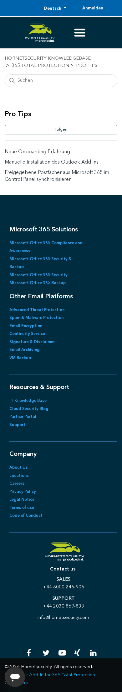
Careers (16, 484)
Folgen (61, 130)
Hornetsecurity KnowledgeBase (48, 58)
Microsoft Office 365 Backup (37, 283)
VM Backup (20, 358)
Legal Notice (21, 500)
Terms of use (21, 508)
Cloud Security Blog (28, 409)
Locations (19, 476)
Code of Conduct (26, 516)
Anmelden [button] (92, 8)
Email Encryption (25, 326)
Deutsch (53, 8)
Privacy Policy (22, 492)
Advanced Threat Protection (36, 310)
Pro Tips (86, 65)
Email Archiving (24, 350)
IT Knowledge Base (28, 401)
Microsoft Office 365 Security (38, 275)
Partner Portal (22, 417)
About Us (18, 468)
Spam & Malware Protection (36, 318)
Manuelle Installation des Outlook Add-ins (52, 162)
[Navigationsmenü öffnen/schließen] (76, 8)
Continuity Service (27, 334)
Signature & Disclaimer (32, 342)
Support (17, 425)
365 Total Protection (40, 65)
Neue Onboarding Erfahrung (37, 151)
